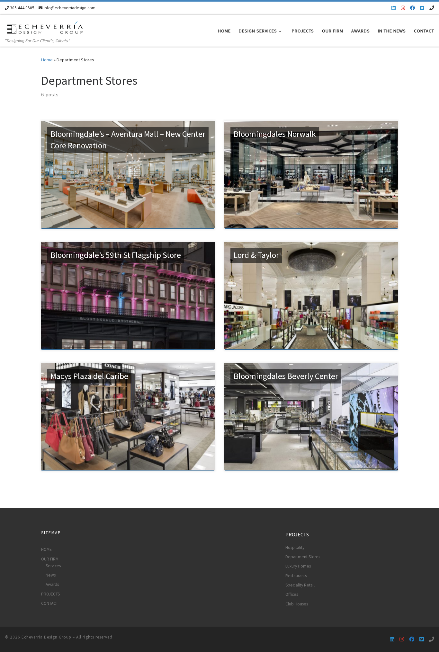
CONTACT (49, 603)
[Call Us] (431, 8)
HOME (46, 549)
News (51, 575)
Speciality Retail (300, 585)
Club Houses (296, 604)
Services (53, 565)
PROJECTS (50, 594)
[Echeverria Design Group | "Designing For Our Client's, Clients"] (45, 26)
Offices (291, 594)
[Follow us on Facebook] (412, 8)
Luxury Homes (298, 566)
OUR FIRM (49, 559)
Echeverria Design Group (46, 637)
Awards (52, 584)
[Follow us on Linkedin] (393, 8)
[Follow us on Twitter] (422, 8)
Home (47, 60)
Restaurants (296, 575)
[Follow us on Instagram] (403, 8)
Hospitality (294, 547)
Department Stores (302, 556)
